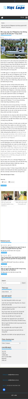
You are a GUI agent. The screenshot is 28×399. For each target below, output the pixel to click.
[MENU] (26, 17)
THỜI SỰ (4, 353)
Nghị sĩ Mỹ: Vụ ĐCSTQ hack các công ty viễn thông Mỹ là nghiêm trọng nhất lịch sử (7, 203)
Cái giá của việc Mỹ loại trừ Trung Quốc (11, 316)
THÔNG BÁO (5, 355)
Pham (3, 37)
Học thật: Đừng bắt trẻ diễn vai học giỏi (11, 300)
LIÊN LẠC (4, 360)
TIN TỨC (4, 351)
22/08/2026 (4, 245)
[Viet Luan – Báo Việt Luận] (2, 17)
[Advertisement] (14, 223)
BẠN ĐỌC (4, 358)
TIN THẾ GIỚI (3, 185)
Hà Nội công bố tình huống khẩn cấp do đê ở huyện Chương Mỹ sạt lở (21, 202)
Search (4, 280)
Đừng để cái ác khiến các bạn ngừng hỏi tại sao (13, 334)
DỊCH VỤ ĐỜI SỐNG (6, 356)
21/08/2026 (4, 266)
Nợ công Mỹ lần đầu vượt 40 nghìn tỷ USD (12, 327)
